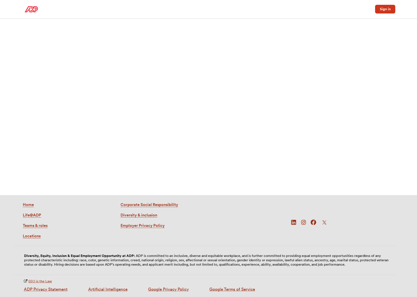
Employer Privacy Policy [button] (143, 225)
